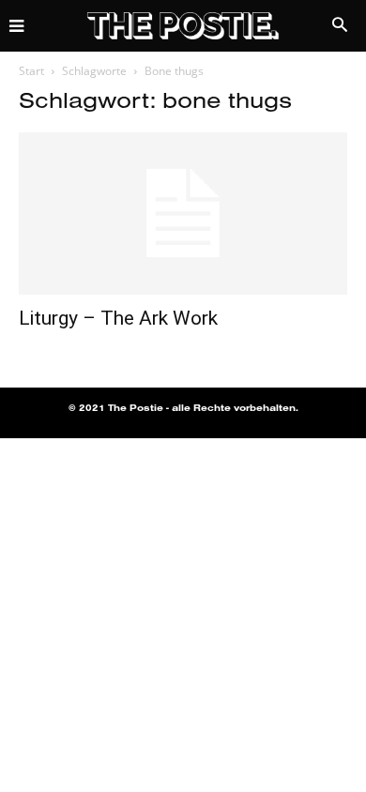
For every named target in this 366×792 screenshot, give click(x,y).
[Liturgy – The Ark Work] (183, 213)
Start (31, 71)
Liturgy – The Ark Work (118, 318)
